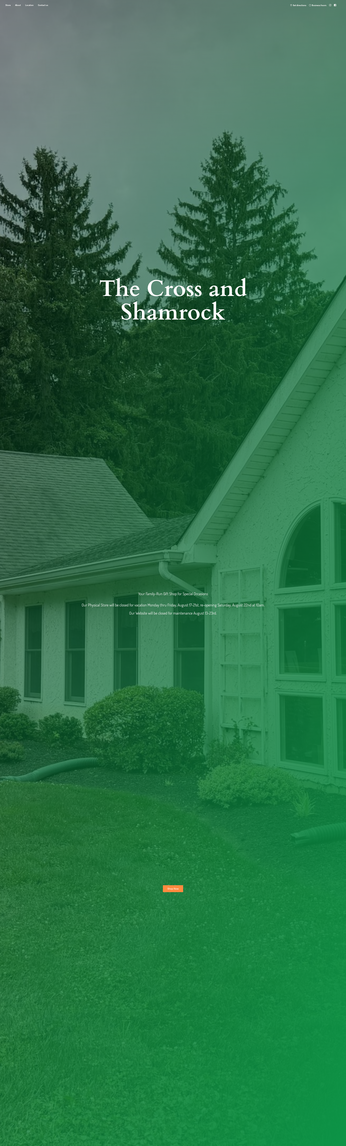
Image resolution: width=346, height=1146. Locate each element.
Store (8, 5)
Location (29, 5)
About (18, 5)
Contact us (43, 5)
